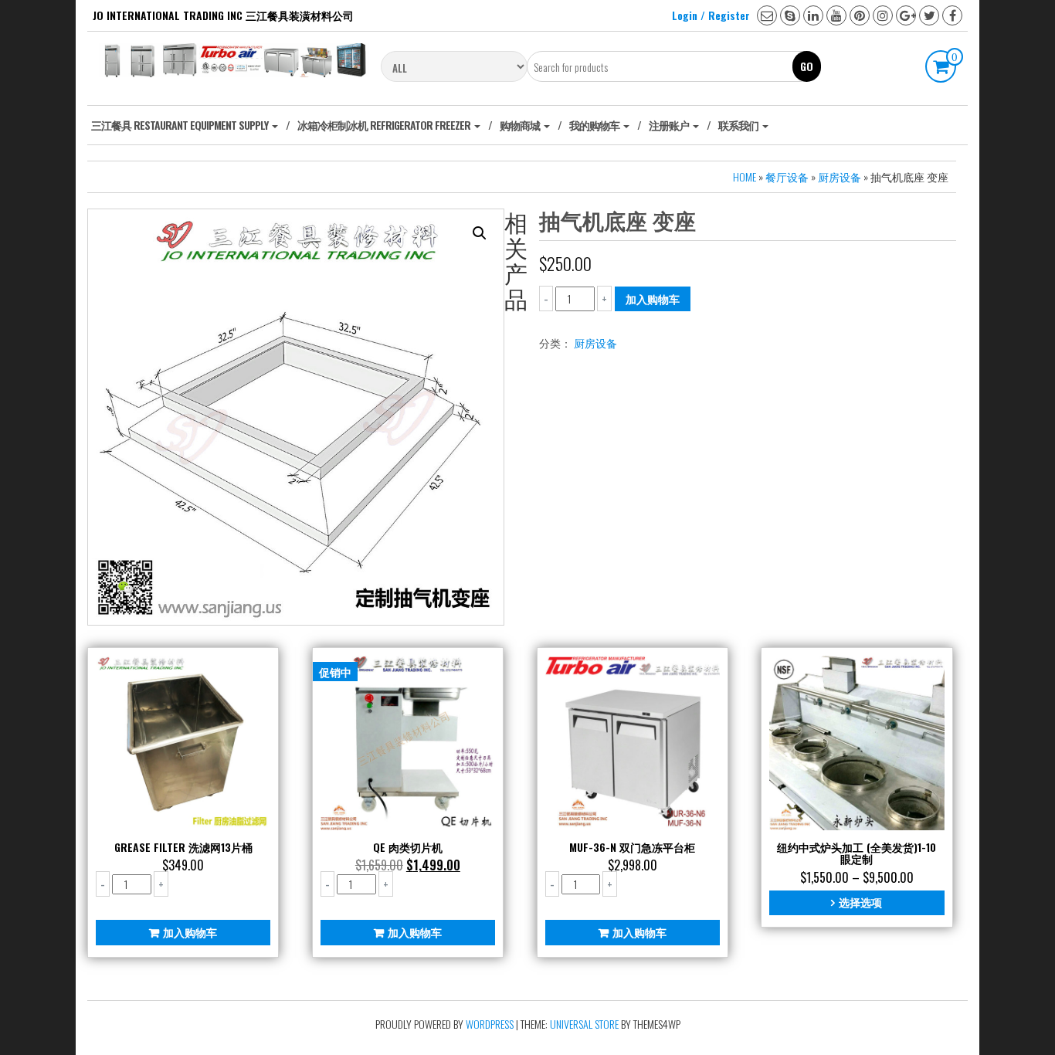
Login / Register (711, 15)
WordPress (490, 1024)
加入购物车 (653, 298)
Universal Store (584, 1024)
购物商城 (521, 125)
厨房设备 (839, 176)
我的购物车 (595, 125)
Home (744, 176)
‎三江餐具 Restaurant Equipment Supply (180, 125)
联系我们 (739, 125)
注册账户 (670, 125)
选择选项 (860, 902)
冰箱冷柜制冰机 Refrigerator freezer (385, 125)
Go (806, 66)
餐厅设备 (787, 176)
